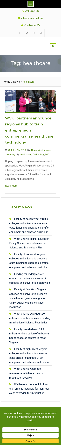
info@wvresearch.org (32, 18)
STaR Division (24, 42)
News (34, 150)
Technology (38, 154)
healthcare (26, 154)
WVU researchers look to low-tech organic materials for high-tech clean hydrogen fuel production (29, 389)
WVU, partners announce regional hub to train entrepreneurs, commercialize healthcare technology (29, 130)
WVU (47, 154)
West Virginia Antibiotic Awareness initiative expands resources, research (26, 373)
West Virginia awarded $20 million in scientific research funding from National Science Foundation (29, 318)
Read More (11, 185)
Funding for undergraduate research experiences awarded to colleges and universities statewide (29, 278)
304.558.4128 (32, 11)
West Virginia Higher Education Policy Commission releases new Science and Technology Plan (29, 243)
